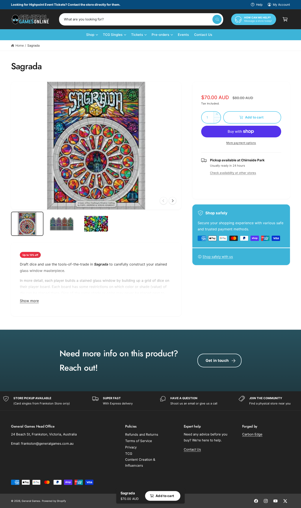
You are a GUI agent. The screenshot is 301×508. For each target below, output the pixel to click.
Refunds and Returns (141, 434)
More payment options (241, 142)
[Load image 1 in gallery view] (27, 224)
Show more (29, 301)
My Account (281, 4)
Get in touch (217, 360)
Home (19, 45)
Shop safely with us (218, 257)
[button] (285, 19)
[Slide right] (172, 200)
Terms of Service (138, 441)
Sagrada (33, 45)
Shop (90, 35)
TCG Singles (113, 35)
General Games (31, 501)
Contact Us (192, 449)
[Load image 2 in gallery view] (62, 224)
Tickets (137, 35)
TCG (128, 454)
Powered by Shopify (54, 501)
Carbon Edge (252, 434)
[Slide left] (163, 200)
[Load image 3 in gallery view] (96, 224)
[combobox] (141, 19)
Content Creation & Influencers (140, 462)
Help (259, 4)
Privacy (131, 447)
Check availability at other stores (233, 173)
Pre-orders (160, 35)
